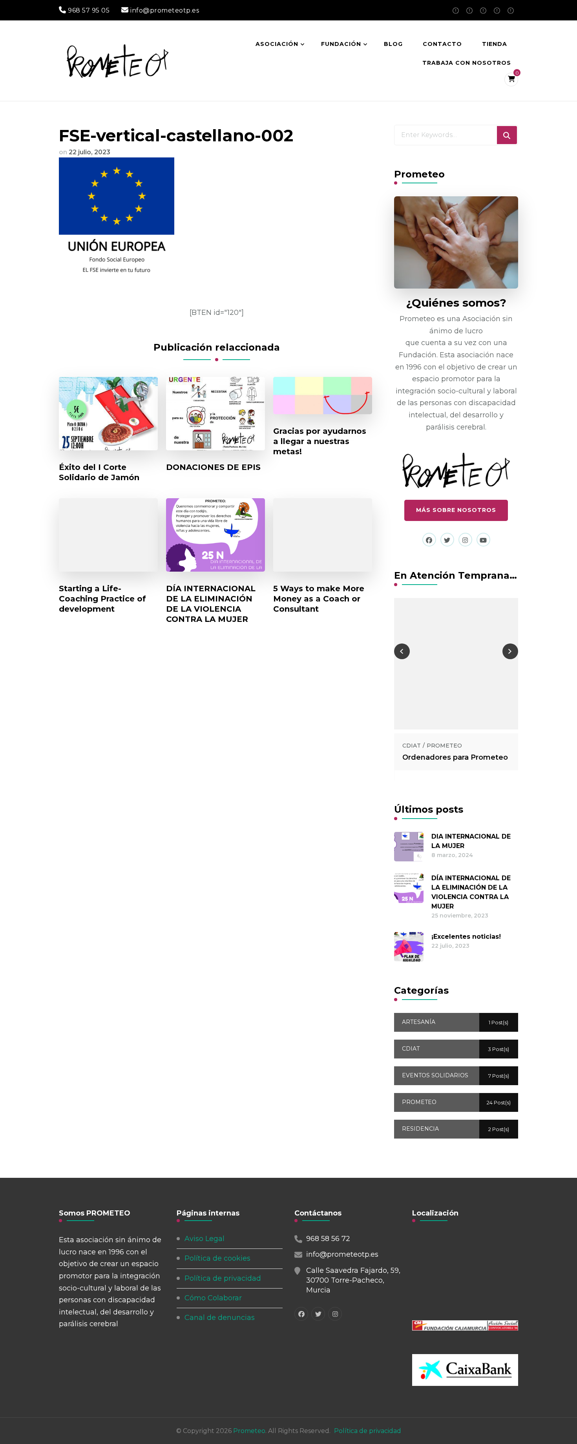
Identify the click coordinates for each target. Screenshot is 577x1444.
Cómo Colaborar (213, 1298)
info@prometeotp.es (342, 1254)
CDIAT (411, 745)
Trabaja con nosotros (466, 62)
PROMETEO (444, 745)
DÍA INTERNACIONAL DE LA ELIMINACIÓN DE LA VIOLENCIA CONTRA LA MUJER (211, 604)
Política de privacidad (222, 1278)
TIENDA (494, 44)
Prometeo (249, 1431)
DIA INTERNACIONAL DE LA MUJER (471, 841)
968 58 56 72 (328, 1238)
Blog (393, 44)
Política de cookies (217, 1258)
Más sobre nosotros (456, 510)
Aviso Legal (204, 1238)
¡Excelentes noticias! (466, 936)
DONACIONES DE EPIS (213, 467)
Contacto (442, 44)
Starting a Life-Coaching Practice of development (102, 599)
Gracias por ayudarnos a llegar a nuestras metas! (319, 441)
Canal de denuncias (219, 1317)
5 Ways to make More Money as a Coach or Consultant (318, 599)
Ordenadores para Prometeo (455, 757)
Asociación (277, 44)
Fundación (341, 44)
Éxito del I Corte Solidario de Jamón (99, 472)
